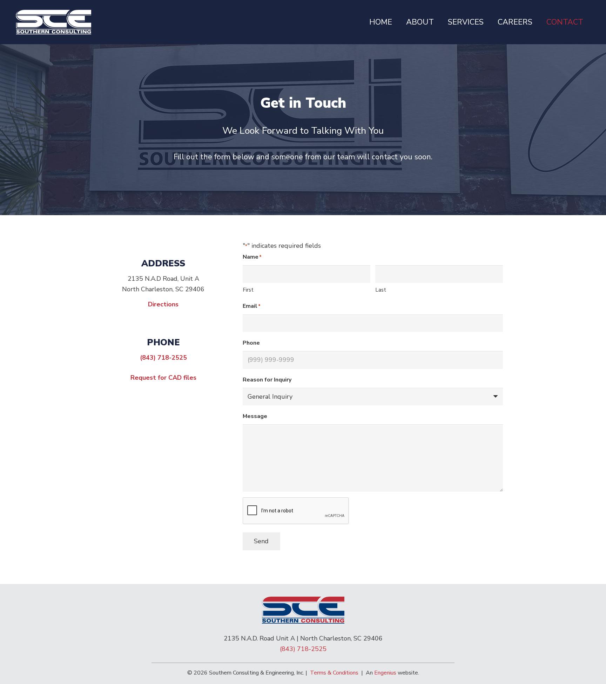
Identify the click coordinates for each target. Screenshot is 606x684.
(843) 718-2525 (163, 357)
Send (261, 541)
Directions (163, 304)
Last (380, 289)
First (248, 289)
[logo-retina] (53, 22)
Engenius (385, 673)
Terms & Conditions (334, 673)
